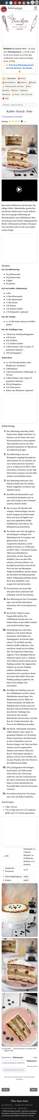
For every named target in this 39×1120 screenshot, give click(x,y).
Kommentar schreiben (13, 117)
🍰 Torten (15, 94)
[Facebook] (7, 2)
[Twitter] (11, 2)
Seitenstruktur (22, 1108)
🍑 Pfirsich (22, 78)
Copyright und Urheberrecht (24, 1105)
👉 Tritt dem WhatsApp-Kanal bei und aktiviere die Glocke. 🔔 (19, 68)
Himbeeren (24, 90)
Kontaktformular (7, 1105)
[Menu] (35, 8)
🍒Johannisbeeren (8, 82)
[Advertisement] (19, 28)
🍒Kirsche (32, 82)
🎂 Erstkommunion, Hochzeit (13, 86)
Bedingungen (18, 1057)
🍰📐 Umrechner (9, 78)
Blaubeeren (6, 94)
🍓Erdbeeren (22, 82)
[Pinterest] (15, 2)
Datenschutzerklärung (9, 1108)
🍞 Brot (28, 86)
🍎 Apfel (5, 98)
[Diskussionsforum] (32, 4)
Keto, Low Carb (26, 94)
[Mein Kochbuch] (37, 4)
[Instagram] (24, 2)
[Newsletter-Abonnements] (28, 4)
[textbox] (14, 1070)
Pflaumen (14, 90)
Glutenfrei (5, 90)
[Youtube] (20, 2)
